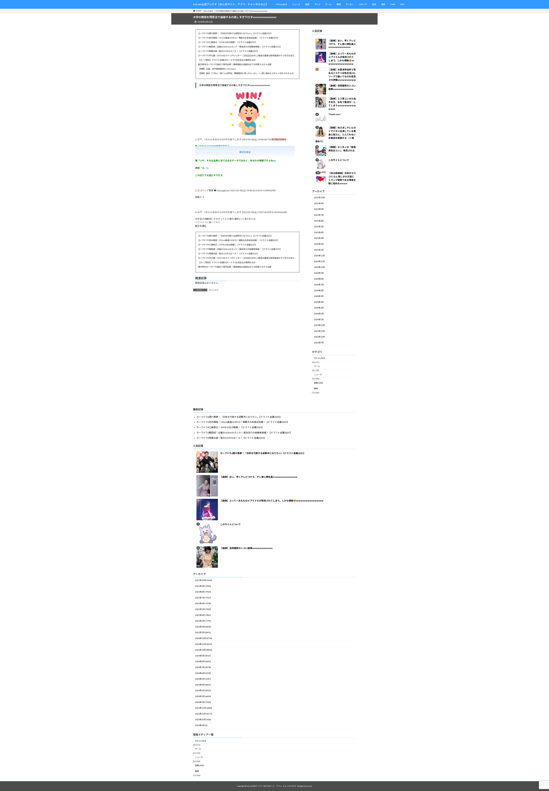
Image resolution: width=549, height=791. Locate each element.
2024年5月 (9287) (203, 679)
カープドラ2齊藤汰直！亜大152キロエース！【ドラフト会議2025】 (228, 51)
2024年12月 (319, 255)
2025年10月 (319, 197)
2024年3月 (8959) (203, 690)
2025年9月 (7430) (203, 586)
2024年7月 (319, 284)
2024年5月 (319, 296)
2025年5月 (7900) (203, 609)
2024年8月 (319, 279)
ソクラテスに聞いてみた (207, 222)
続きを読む (201, 226)
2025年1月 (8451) (203, 632)
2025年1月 (319, 250)
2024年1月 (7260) (203, 702)
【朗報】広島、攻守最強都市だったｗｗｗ (217, 69)
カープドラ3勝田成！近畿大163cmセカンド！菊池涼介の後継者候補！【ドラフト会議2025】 (240, 46)
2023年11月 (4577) (203, 714)
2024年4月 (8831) (203, 684)
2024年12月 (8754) (203, 638)
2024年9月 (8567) (203, 655)
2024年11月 (319, 261)
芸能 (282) (318, 383)
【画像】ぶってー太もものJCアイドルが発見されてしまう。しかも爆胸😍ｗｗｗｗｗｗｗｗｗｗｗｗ (272, 500)
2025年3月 (319, 238)
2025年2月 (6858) (203, 626)
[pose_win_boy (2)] (247, 136)
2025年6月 (319, 221)
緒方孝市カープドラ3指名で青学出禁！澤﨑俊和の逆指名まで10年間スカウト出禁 (234, 64)
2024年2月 (319, 314)
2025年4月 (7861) (203, 615)
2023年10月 (319, 337)
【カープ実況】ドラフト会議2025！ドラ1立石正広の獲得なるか (227, 60)
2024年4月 (319, 302)
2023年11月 (319, 331)
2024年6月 (319, 290)
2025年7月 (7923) (203, 597)
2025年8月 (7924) (203, 592)
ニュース (318, 374)
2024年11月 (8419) (203, 644)
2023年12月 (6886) (203, 708)
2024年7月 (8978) (203, 667)
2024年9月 (319, 273)
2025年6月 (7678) (203, 603)
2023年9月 (319, 342)
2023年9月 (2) (201, 725)
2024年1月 (319, 319)
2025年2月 (319, 244)
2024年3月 (319, 308)
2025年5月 (319, 226)
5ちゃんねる (213, 290)
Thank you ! (334, 114)
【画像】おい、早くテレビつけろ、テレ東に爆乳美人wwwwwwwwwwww (342, 43)
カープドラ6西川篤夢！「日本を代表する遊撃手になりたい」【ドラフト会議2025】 (235, 33)
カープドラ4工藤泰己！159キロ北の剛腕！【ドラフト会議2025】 (227, 42)
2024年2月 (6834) (203, 696)
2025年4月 (319, 232)
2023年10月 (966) (203, 719)
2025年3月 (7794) (203, 621)
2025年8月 (319, 209)
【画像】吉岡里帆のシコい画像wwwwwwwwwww (246, 548)
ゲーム (317, 366)
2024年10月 (319, 267)
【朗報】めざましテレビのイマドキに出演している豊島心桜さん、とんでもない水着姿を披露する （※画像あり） (335, 134)
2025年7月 (319, 215)
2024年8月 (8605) (203, 661)
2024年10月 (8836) (203, 650)
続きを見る (245, 152)
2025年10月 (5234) (203, 580)
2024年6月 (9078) (203, 673)
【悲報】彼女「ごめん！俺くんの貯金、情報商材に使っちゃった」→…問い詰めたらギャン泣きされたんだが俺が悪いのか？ (247, 73)
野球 (316, 388)
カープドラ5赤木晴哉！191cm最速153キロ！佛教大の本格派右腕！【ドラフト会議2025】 (238, 38)
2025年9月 (319, 203)
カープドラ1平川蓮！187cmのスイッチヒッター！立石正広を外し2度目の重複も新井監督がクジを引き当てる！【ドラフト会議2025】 (247, 55)
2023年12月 (319, 325)
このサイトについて (338, 160)
